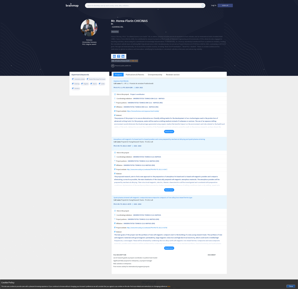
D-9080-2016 (134, 61)
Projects (118, 74)
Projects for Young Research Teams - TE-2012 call (137, 142)
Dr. (112, 24)
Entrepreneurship (155, 74)
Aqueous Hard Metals (121, 81)
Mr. (113, 21)
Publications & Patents (135, 74)
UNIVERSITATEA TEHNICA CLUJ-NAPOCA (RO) (143, 161)
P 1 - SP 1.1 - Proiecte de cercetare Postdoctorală (137, 83)
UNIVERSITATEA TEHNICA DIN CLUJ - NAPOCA (148, 99)
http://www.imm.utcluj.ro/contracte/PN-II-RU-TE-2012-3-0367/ (147, 169)
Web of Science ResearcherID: (121, 61)
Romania (89, 40)
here (169, 286)
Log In (213, 5)
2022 (141, 88)
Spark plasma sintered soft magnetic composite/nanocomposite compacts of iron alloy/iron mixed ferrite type (153, 198)
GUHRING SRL (117, 27)
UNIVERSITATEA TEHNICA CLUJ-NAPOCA (147, 157)
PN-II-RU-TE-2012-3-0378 (122, 204)
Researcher (115, 32)
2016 (139, 146)
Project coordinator (137, 94)
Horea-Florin (125, 21)
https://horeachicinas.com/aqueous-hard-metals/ (143, 111)
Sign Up (225, 5)
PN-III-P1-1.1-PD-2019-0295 (123, 88)
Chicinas (141, 21)
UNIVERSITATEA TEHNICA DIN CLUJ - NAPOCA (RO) (145, 103)
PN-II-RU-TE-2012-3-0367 (122, 146)
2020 (137, 88)
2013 (135, 146)
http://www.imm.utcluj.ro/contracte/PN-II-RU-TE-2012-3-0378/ (147, 228)
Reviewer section (172, 74)
